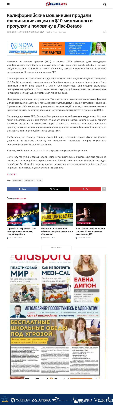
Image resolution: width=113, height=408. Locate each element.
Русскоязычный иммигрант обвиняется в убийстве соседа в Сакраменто (57, 231)
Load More (56, 248)
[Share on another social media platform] (104, 189)
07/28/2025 (46, 238)
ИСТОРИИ (23, 31)
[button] (11, 48)
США (42, 31)
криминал (17, 180)
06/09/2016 (11, 31)
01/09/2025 (12, 238)
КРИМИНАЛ (34, 31)
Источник (11, 174)
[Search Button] (104, 4)
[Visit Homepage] (56, 4)
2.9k (20, 238)
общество (29, 180)
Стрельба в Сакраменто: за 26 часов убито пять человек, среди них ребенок (21, 231)
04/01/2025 (81, 238)
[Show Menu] (8, 4)
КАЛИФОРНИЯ (15, 223)
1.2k (89, 238)
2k (54, 238)
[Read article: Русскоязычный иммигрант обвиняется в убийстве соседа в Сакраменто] (57, 214)
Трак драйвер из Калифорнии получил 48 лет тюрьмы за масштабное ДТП (90, 231)
